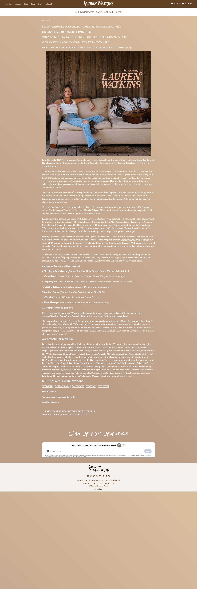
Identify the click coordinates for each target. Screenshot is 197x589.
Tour (26, 4)
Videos (18, 4)
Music (9, 4)
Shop (33, 4)
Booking (96, 480)
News (41, 4)
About (49, 4)
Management (112, 480)
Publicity (82, 480)
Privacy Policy (98, 488)
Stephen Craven (102, 486)
